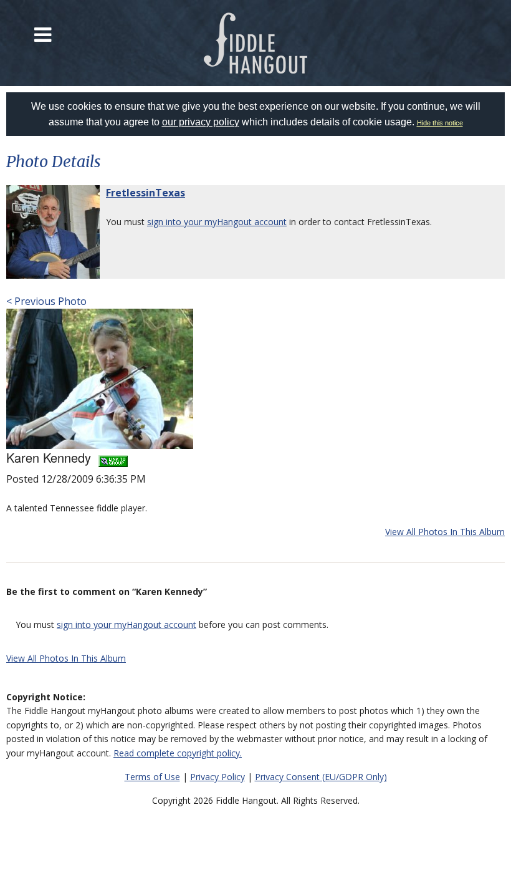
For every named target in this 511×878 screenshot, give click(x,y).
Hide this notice (440, 123)
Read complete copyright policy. (177, 753)
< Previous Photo (46, 301)
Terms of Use (152, 777)
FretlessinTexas (145, 193)
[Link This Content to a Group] (113, 457)
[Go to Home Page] (256, 43)
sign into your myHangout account (217, 222)
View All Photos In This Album (445, 532)
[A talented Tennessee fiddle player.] (99, 378)
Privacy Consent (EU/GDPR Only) (321, 777)
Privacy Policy (217, 777)
